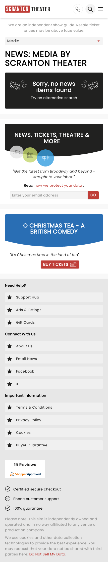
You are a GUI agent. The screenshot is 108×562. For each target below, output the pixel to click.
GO (93, 194)
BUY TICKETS (55, 264)
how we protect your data (58, 185)
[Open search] (90, 9)
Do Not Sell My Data (47, 554)
